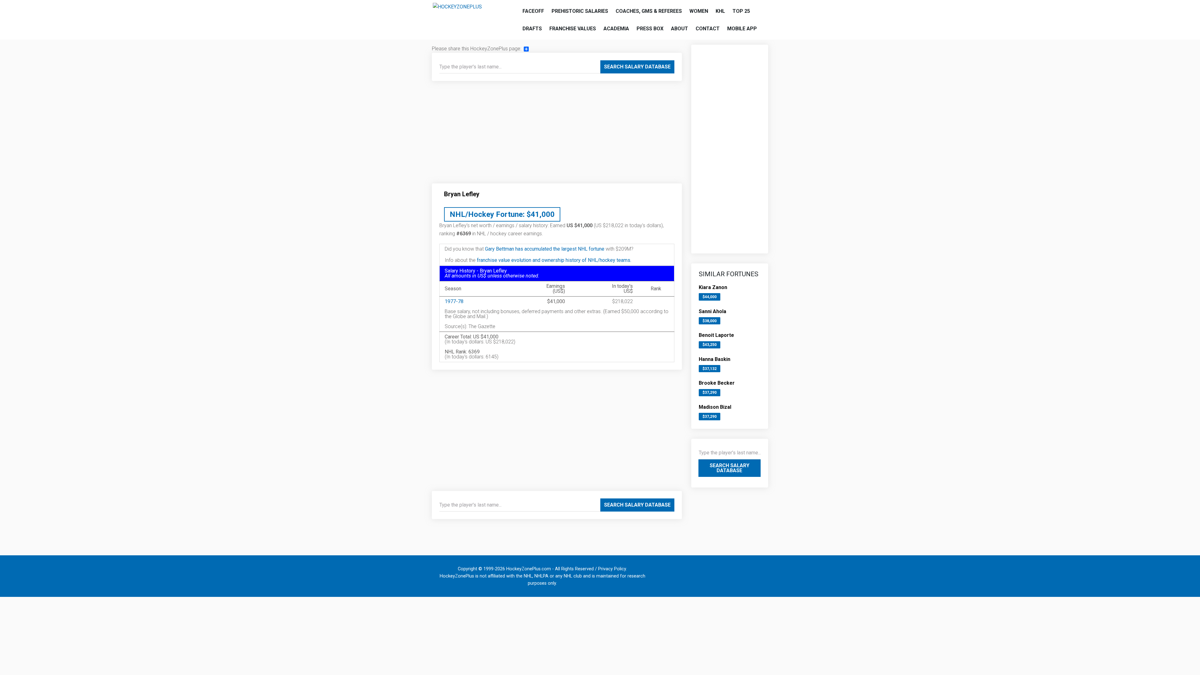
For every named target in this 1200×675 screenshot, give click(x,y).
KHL (720, 11)
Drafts (532, 29)
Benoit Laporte (716, 335)
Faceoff (533, 11)
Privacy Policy (612, 569)
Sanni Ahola (712, 311)
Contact (708, 29)
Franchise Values (572, 29)
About (679, 29)
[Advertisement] (557, 134)
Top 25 (741, 11)
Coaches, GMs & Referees (649, 11)
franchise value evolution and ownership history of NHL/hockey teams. (554, 260)
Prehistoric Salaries (580, 11)
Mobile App (742, 29)
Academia (616, 29)
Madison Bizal (715, 407)
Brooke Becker (717, 383)
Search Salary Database (637, 67)
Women (698, 11)
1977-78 (454, 301)
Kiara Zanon (713, 287)
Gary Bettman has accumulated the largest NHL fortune (544, 249)
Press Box (650, 29)
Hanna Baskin (714, 359)
